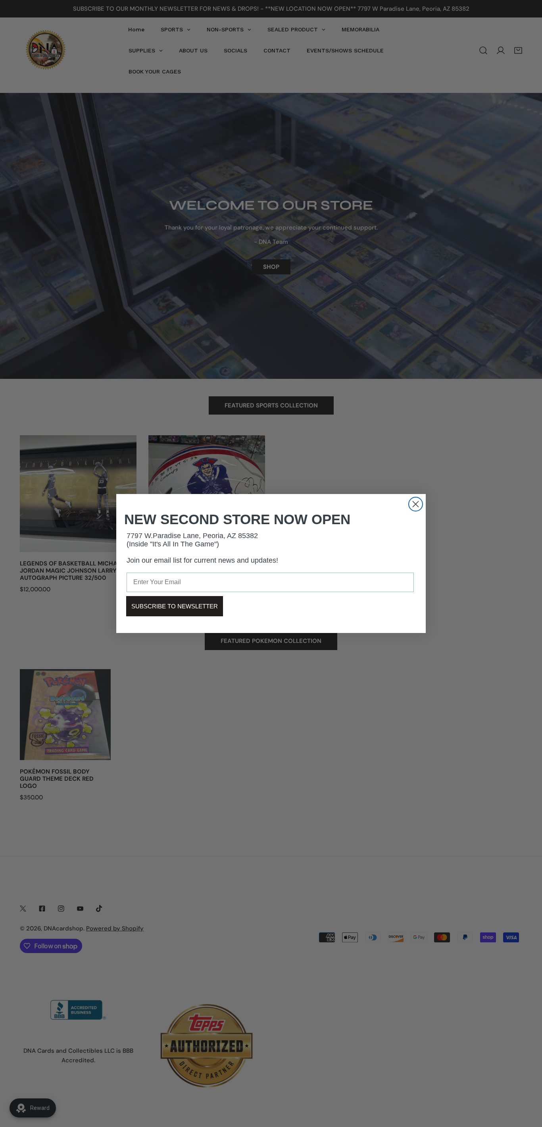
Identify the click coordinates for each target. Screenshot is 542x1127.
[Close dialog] (416, 504)
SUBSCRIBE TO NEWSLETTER (174, 606)
